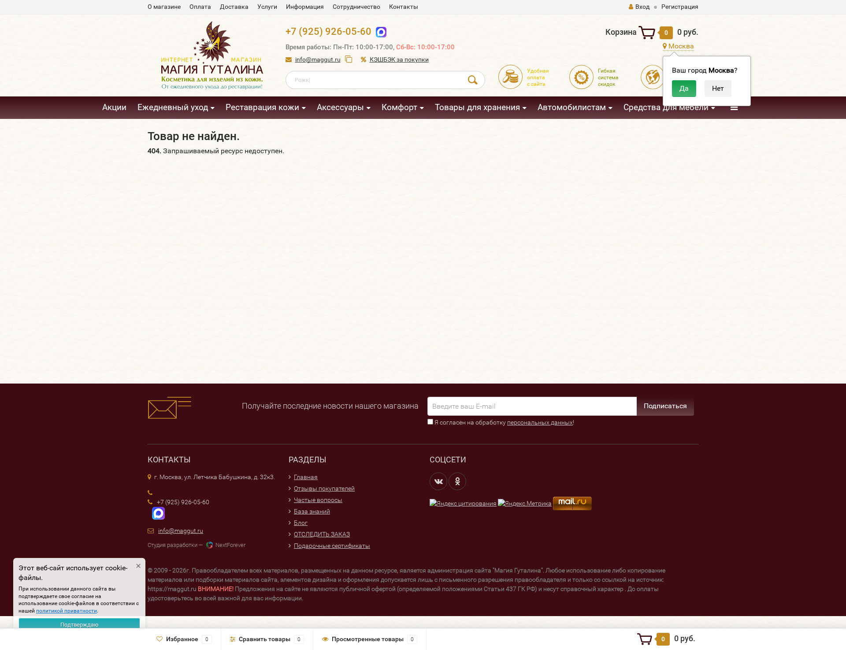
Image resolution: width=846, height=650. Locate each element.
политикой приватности (66, 611)
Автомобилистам (572, 107)
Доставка (234, 6)
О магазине (164, 6)
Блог (301, 522)
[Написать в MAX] (156, 513)
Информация (305, 6)
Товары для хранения (477, 107)
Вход (642, 6)
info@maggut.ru (318, 59)
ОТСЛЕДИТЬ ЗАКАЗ (322, 534)
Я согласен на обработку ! (503, 422)
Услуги (267, 6)
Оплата (200, 6)
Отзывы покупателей (324, 488)
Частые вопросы (318, 499)
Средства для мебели (666, 107)
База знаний (312, 511)
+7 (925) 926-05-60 (328, 31)
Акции (114, 107)
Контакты (403, 6)
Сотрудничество (356, 6)
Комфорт (399, 107)
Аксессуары (340, 107)
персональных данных (540, 422)
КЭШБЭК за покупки (399, 59)
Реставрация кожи (262, 107)
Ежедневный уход (172, 107)
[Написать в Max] (379, 31)
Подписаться (665, 406)
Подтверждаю (79, 624)
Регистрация (679, 6)
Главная (306, 476)
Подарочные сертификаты (332, 545)
